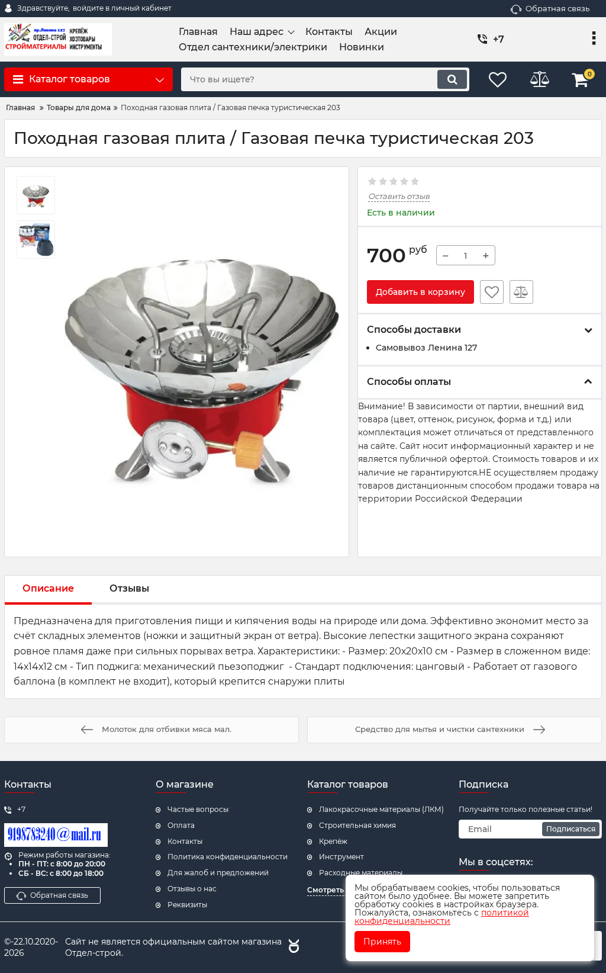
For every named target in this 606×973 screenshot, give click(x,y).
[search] (452, 79)
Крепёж (333, 841)
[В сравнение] (521, 292)
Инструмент (341, 856)
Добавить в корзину (420, 292)
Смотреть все (333, 889)
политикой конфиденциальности (441, 916)
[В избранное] (492, 292)
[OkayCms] (292, 947)
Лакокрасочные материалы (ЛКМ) (381, 809)
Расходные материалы (360, 872)
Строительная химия (357, 825)
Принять (382, 941)
